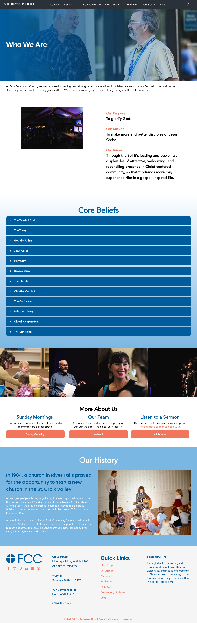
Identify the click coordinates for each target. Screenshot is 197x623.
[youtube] (26, 569)
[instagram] (14, 569)
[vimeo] (20, 569)
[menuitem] (55, 4)
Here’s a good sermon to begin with (159, 427)
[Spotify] (32, 569)
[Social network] (38, 569)
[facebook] (8, 569)
